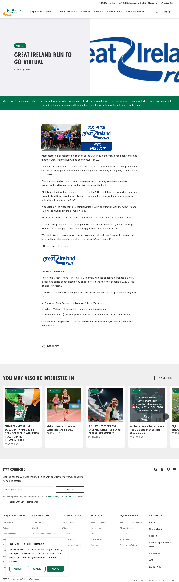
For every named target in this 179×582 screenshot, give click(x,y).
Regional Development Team (44, 534)
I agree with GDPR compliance (23, 502)
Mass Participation (98, 522)
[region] (37, 557)
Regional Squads (68, 539)
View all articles (165, 378)
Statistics (123, 534)
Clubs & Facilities (40, 515)
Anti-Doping (125, 539)
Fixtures (6, 528)
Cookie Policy (156, 567)
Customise (18, 568)
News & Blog (155, 529)
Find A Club (36, 522)
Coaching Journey (69, 522)
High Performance (129, 515)
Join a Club (168, 3)
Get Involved (97, 515)
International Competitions (131, 522)
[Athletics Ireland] (12, 12)
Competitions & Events (14, 515)
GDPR (152, 560)
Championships (9, 534)
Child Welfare (156, 515)
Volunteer (94, 545)
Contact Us (154, 553)
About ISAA (95, 534)
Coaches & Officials (71, 515)
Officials (64, 528)
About (152, 522)
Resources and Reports (71, 545)
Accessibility (168, 580)
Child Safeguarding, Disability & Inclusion (140, 3)
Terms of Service (70, 497)
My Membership (108, 3)
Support (153, 536)
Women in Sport (97, 539)
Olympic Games (126, 528)
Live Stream (8, 522)
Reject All (37, 568)
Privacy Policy (53, 497)
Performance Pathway (129, 545)
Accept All (55, 568)
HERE (50, 321)
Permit (5, 568)
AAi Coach (65, 534)
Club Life (36, 528)
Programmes (96, 528)
